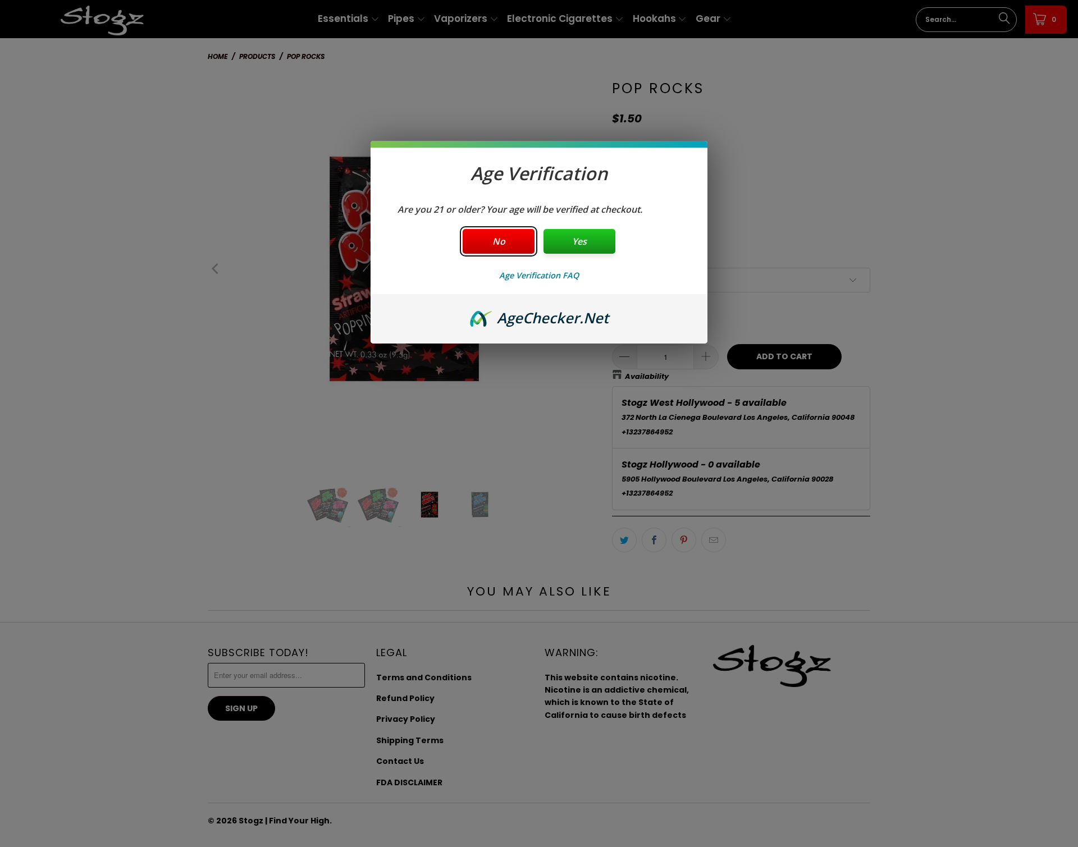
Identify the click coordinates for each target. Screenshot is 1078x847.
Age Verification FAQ (539, 275)
